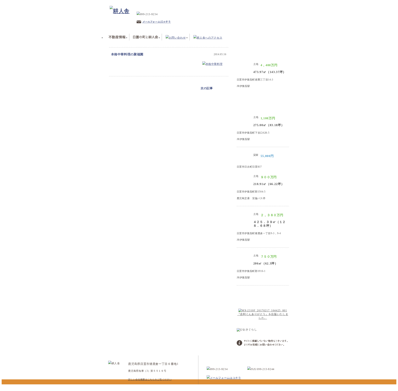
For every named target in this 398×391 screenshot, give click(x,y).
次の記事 (207, 88)
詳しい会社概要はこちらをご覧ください (150, 379)
